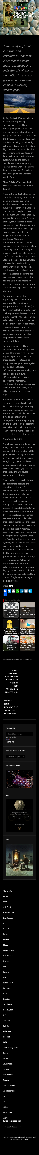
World (5, 1118)
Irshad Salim (8, 983)
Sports (6, 1080)
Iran (4, 977)
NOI (5, 1015)
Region (6, 1053)
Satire (5, 1058)
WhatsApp (7, 1112)
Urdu (5, 1096)
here (11, 586)
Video (5, 1107)
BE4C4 (6, 929)
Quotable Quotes (10, 1048)
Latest (5, 993)
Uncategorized (9, 1091)
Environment (8, 950)
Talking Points (9, 1085)
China (5, 945)
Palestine (7, 1031)
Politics (30, 659)
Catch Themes (24, 1139)
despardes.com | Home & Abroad (24, 1137)
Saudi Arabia (8, 1064)
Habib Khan (8, 956)
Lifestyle (18, 659)
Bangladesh (8, 918)
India (5, 966)
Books (7, 659)
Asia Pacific (7, 907)
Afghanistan (8, 891)
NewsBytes (8, 1010)
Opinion (25, 659)
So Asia (6, 1069)
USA (5, 1102)
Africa (5, 896)
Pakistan (6, 1026)
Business (6, 939)
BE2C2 (6, 923)
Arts (5, 902)
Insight (12, 659)
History (6, 961)
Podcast (6, 1037)
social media (8, 1075)
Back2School (8, 912)
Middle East (8, 1004)
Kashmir (6, 988)
